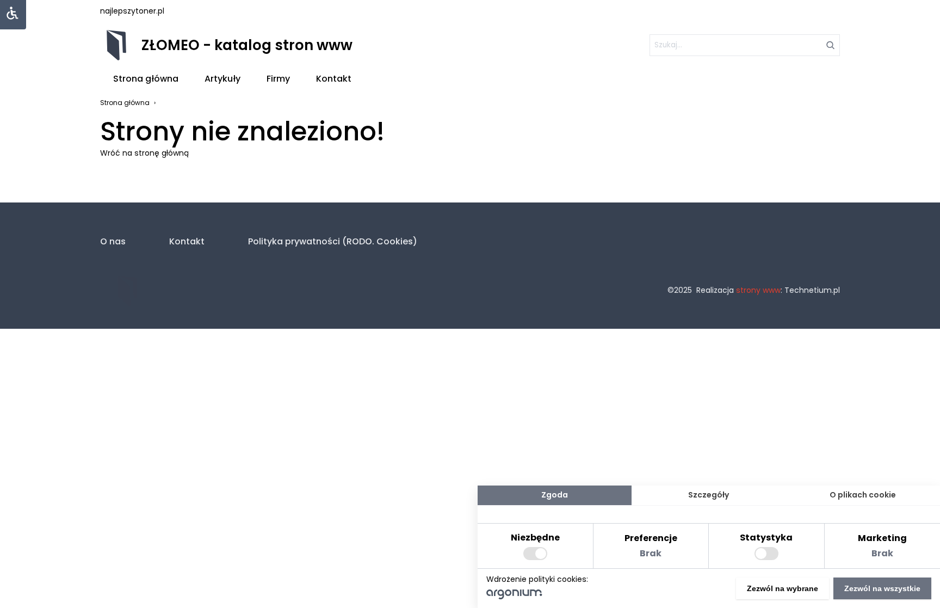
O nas (113, 241)
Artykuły (222, 78)
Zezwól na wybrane (782, 588)
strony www (758, 290)
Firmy (278, 78)
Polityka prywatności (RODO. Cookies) (332, 241)
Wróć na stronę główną (144, 153)
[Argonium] (514, 596)
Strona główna (145, 78)
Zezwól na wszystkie (882, 588)
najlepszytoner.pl (132, 10)
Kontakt (333, 78)
